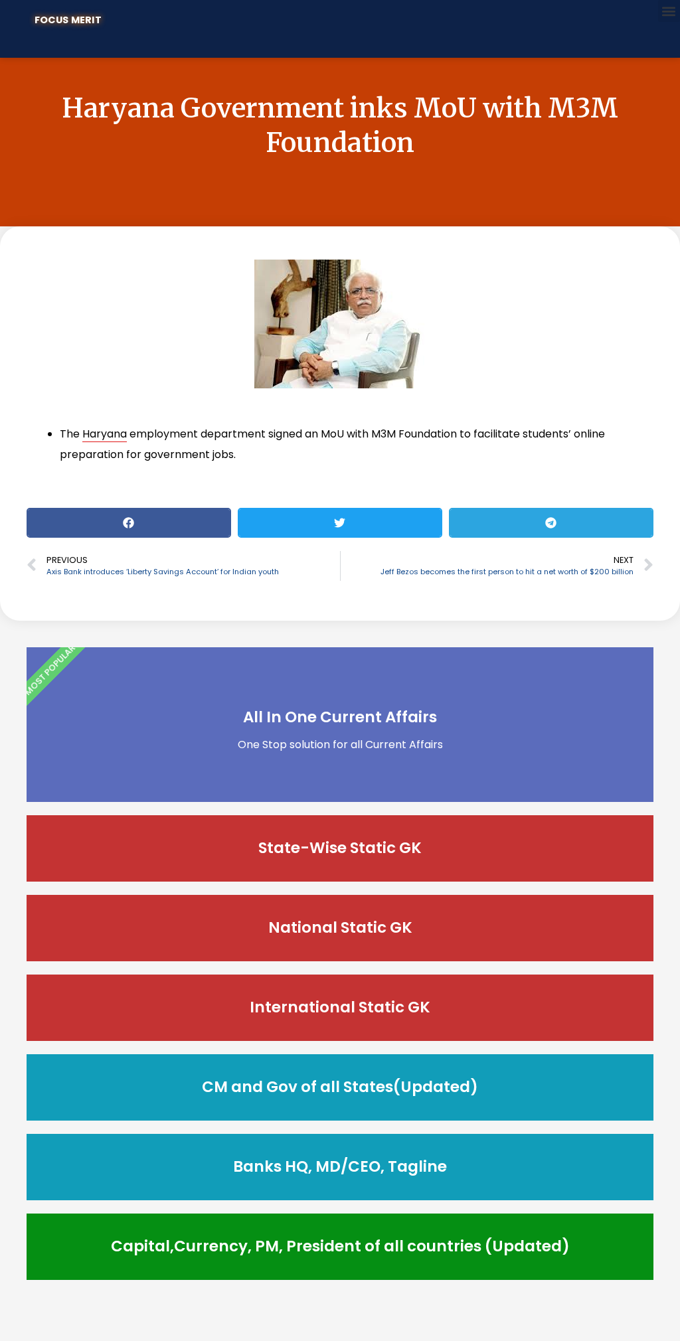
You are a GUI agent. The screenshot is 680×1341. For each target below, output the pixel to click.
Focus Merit (68, 20)
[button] (669, 11)
